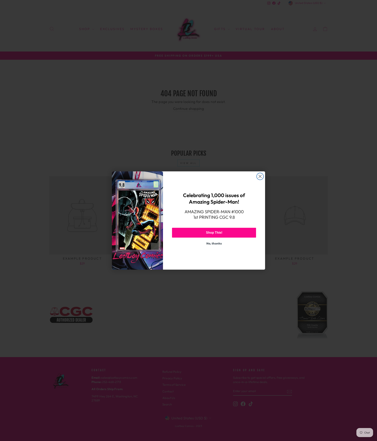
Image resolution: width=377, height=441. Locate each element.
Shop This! (214, 232)
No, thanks (214, 243)
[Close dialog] (260, 176)
